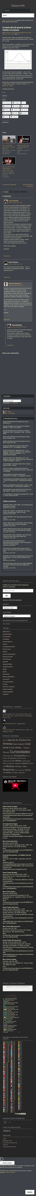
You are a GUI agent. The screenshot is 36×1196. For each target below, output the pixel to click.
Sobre (4, 1138)
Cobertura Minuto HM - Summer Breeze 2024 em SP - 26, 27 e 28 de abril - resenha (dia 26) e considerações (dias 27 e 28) (17, 715)
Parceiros (5, 1144)
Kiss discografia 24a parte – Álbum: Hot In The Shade (18, 470)
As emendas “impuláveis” (9, 184)
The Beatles (7, 772)
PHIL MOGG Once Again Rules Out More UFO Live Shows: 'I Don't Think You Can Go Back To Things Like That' (17, 549)
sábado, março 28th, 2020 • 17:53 (15, 264)
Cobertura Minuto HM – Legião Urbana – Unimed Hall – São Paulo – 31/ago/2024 (8, 169)
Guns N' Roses (21, 758)
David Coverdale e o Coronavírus (28, 185)
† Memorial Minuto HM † (9, 1146)
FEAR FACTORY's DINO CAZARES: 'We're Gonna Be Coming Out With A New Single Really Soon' (17, 535)
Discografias (16, 191)
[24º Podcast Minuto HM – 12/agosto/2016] (4, 722)
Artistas (11, 20)
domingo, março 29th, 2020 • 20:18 (19, 327)
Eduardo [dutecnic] (15, 283)
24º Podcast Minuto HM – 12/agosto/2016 (14, 723)
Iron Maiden (17, 760)
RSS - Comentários (9, 413)
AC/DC (5, 740)
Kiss (4, 763)
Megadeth (18, 763)
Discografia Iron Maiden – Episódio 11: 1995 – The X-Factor (16, 426)
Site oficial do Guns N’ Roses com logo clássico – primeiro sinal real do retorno (17, 490)
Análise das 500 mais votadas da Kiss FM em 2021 (23, 146)
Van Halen (15, 772)
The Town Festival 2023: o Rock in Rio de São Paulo (8, 146)
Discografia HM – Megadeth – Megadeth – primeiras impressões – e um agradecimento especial (17, 453)
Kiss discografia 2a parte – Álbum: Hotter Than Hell (17, 441)
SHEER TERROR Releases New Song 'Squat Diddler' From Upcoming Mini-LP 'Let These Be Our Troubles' (17, 529)
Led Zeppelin (10, 763)
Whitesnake (21, 772)
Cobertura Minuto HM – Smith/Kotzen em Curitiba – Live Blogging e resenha (17, 475)
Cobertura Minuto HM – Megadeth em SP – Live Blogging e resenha (16, 446)
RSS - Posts (7, 411)
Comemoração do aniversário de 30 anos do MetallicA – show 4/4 (18, 460)
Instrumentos (7, 761)
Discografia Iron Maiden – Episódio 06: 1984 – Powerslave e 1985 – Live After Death (16, 432)
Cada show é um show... (17, 745)
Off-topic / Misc (24, 191)
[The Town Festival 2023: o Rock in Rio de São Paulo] (8, 139)
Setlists (28, 770)
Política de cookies (10, 1172)
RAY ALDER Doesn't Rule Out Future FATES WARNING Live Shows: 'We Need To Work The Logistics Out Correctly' (17, 565)
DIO (12, 756)
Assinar (29, 1192)
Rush (16, 770)
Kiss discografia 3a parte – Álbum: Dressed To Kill (17, 437)
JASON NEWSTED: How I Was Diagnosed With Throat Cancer (17, 517)
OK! (7, 596)
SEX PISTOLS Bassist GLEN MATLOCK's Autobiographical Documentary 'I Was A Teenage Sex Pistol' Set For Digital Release (17, 542)
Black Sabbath (18, 744)
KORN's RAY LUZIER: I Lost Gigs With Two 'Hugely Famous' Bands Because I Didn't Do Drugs (16, 511)
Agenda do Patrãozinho (19, 739)
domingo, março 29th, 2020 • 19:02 (16, 285)
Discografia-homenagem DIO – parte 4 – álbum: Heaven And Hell (18, 494)
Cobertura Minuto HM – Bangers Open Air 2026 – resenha (17, 464)
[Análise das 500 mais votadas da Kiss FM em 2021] (23, 139)
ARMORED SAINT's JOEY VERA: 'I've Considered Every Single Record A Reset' (18, 505)
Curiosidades (20, 751)
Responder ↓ (7, 256)
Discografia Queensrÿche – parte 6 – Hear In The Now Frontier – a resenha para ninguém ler (17, 480)
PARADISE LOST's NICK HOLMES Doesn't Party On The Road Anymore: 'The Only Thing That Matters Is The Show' (18, 557)
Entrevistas (12, 758)
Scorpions (21, 770)
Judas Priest (26, 761)
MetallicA (25, 763)
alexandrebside (14, 201)
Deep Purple (6, 756)
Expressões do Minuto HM (10, 1142)
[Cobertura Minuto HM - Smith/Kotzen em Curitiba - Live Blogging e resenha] (4, 728)
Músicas (10, 766)
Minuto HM (18, 5)
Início (4, 20)
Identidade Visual (7, 1140)
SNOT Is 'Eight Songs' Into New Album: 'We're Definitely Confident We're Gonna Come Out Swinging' (17, 523)
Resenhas (8, 769)
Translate (15, 403)
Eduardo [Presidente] (13, 32)
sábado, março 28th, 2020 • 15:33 (15, 202)
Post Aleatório (6, 624)
